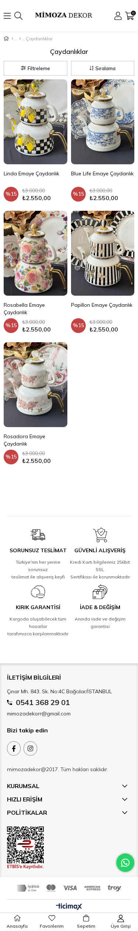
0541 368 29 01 (43, 702)
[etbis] (25, 848)
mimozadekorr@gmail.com (39, 713)
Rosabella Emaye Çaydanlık (24, 309)
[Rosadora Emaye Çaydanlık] (35, 384)
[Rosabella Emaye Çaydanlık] (35, 253)
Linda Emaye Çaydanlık (31, 173)
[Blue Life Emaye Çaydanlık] (103, 121)
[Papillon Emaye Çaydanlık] (103, 253)
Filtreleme (39, 68)
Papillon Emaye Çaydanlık (101, 305)
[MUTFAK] (20, 38)
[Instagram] (30, 748)
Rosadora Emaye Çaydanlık (24, 440)
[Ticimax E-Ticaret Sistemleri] (69, 907)
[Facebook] (14, 748)
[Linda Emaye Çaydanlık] (35, 121)
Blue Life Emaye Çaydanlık (102, 173)
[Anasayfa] (12, 38)
